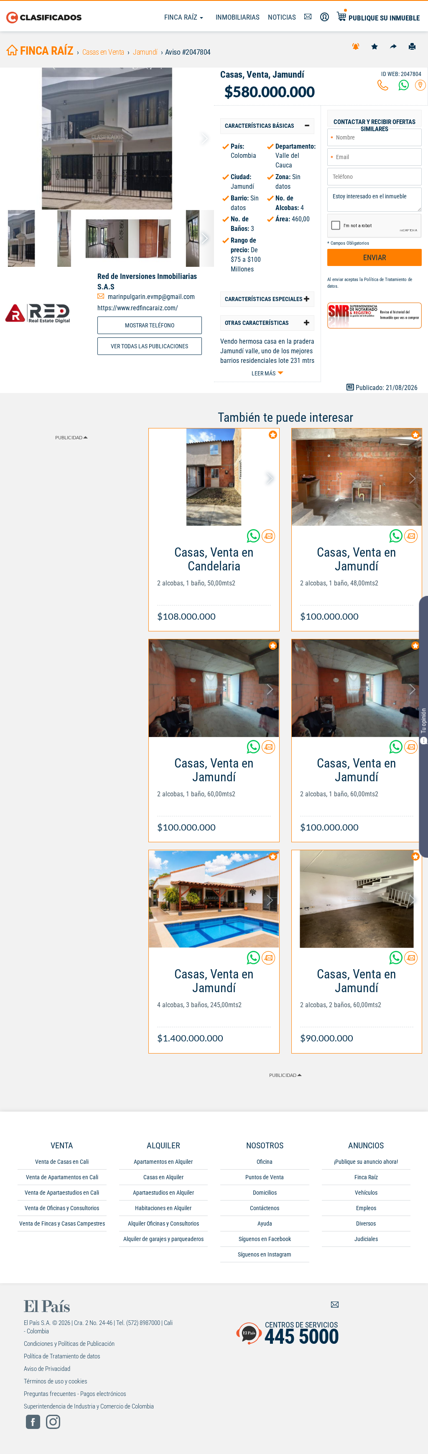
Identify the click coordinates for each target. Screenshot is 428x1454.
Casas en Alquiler (163, 1177)
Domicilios (265, 1192)
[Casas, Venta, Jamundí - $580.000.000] (107, 139)
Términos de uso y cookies (55, 1381)
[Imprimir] (412, 46)
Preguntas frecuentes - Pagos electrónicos (75, 1394)
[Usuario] (324, 17)
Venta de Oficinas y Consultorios (62, 1208)
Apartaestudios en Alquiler (163, 1192)
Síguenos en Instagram (264, 1254)
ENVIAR (374, 257)
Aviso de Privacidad (47, 1369)
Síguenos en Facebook (265, 1239)
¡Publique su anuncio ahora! (366, 1161)
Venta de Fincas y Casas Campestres (62, 1223)
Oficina (265, 1161)
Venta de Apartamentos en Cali (62, 1177)
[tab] (267, 126)
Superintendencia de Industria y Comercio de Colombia (89, 1406)
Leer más (263, 373)
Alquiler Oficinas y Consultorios (163, 1223)
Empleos (366, 1208)
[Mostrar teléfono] (382, 87)
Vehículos (366, 1192)
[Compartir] (393, 46)
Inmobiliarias (238, 17)
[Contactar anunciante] (268, 539)
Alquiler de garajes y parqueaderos (163, 1239)
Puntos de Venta (264, 1177)
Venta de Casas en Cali (62, 1161)
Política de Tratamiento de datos (62, 1356)
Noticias (282, 17)
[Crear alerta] (355, 46)
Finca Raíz (181, 17)
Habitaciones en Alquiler (163, 1208)
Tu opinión (423, 720)
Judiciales (366, 1239)
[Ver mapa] (420, 87)
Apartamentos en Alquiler (163, 1161)
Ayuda (264, 1223)
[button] (267, 126)
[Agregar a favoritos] (374, 46)
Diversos (366, 1223)
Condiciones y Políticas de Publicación (69, 1344)
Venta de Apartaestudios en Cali (62, 1192)
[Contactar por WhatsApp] (403, 87)
